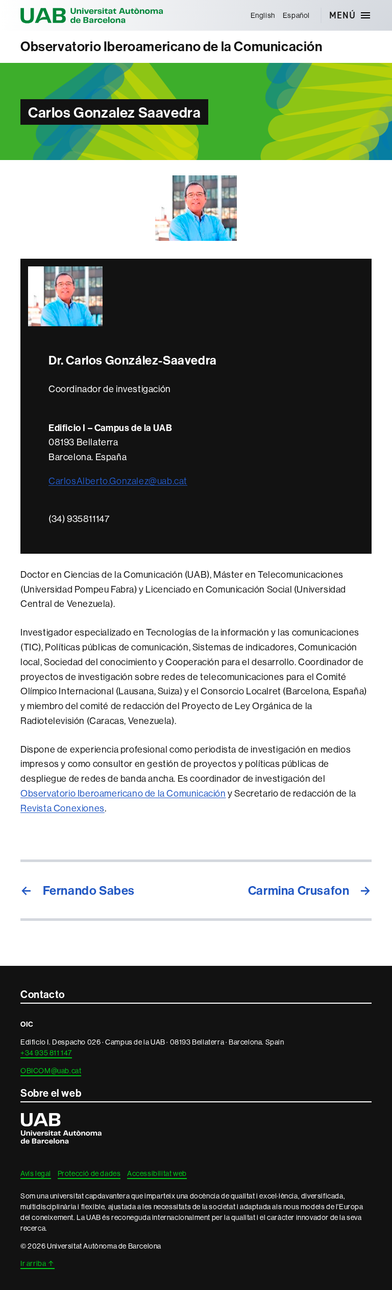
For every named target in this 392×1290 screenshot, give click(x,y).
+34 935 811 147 (46, 1052)
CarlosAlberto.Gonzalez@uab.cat (117, 481)
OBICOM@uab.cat (50, 1070)
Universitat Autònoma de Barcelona (91, 15)
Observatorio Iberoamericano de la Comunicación (171, 46)
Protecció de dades (89, 1173)
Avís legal (35, 1173)
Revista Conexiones (62, 808)
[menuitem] (263, 15)
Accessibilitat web (157, 1173)
